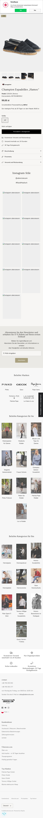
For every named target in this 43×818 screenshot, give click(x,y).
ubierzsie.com (9, 811)
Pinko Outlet (6, 775)
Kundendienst (5, 798)
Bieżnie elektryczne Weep (10, 784)
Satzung (4, 725)
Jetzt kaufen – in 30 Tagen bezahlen (13, 753)
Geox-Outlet (6, 778)
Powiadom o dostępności (21, 132)
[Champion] (7, 85)
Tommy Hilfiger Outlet (9, 781)
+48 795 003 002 (7, 683)
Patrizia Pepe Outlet (8, 772)
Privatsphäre (24, 798)
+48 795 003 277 (7, 687)
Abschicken (21, 360)
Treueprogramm (7, 756)
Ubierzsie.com (15, 798)
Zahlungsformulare (8, 735)
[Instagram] (8, 707)
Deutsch (6, 806)
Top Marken (33, 798)
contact (4, 738)
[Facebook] (2, 707)
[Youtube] (5, 707)
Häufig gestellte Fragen (9, 760)
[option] (21, 43)
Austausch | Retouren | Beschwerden (14, 729)
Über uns (5, 750)
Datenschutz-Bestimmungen (11, 732)
